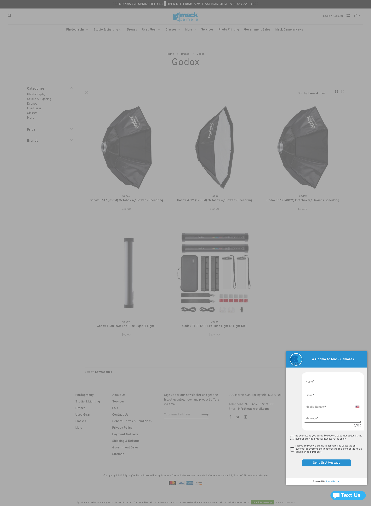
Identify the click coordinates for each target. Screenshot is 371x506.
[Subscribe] (246, 269)
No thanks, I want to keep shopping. (233, 293)
